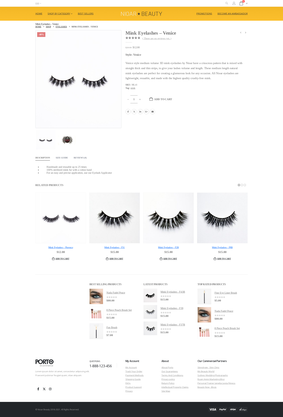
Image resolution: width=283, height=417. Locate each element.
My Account (131, 367)
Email (152, 111)
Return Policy (167, 383)
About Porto (167, 367)
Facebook (128, 111)
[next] (245, 33)
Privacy (129, 391)
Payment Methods (134, 375)
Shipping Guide (133, 379)
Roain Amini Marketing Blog (211, 379)
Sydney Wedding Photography (213, 375)
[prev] (240, 33)
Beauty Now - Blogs (207, 387)
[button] (226, 3)
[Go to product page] (61, 218)
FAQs (128, 383)
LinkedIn (140, 111)
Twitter (134, 111)
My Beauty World (206, 371)
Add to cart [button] (62, 259)
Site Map (165, 391)
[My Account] (234, 3)
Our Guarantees (169, 371)
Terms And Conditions (172, 375)
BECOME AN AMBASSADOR (232, 13)
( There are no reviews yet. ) (156, 38)
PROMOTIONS (204, 13)
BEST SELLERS (86, 13)
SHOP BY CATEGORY (59, 13)
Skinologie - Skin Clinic (208, 367)
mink (133, 88)
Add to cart (163, 99)
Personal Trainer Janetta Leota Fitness (216, 383)
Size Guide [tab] (62, 157)
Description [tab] (42, 157)
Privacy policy (168, 379)
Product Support (133, 387)
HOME (38, 13)
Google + (146, 111)
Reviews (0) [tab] (80, 157)
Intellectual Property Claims (175, 387)
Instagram (50, 388)
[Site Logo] (141, 13)
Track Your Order (133, 371)
